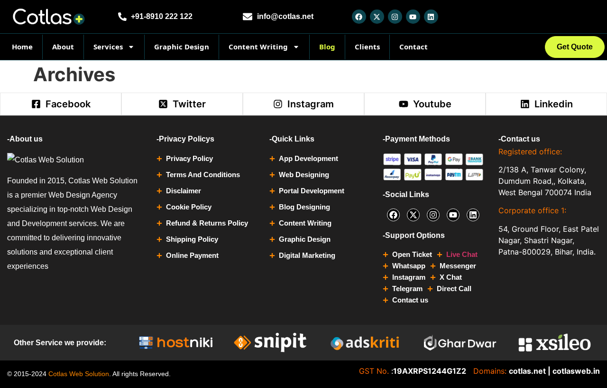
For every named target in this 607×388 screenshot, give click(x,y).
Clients (367, 46)
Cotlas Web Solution (78, 374)
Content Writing (258, 46)
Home (22, 46)
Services (108, 46)
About (63, 46)
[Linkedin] (431, 16)
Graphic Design (181, 46)
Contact (413, 46)
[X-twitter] (377, 16)
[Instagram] (395, 16)
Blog (327, 46)
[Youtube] (413, 16)
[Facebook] (359, 16)
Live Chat (462, 254)
